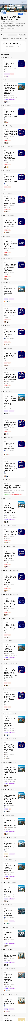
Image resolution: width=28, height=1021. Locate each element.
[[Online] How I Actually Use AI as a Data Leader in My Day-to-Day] (14, 247)
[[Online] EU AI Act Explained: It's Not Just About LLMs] (14, 358)
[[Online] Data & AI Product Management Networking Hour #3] (14, 116)
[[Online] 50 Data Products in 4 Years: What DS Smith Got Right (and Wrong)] (14, 380)
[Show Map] (24, 14)
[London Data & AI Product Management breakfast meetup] (14, 849)
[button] (14, 68)
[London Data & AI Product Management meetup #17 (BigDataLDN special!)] (14, 726)
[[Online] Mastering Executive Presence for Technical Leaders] (14, 337)
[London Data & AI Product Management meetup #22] (14, 294)
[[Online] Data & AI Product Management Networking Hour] (14, 204)
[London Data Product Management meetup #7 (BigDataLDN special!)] (14, 981)
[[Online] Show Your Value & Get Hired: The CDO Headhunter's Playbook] (14, 582)
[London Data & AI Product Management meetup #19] (14, 652)
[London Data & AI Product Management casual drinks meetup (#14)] (14, 826)
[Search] (24, 35)
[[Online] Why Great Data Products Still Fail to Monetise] (14, 225)
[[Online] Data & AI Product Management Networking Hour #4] (14, 68)
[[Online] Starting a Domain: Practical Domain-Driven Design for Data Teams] (14, 271)
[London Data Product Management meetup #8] (14, 938)
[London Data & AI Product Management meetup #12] (14, 871)
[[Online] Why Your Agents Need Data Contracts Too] (14, 315)
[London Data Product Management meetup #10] (14, 916)
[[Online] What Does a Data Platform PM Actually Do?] (14, 427)
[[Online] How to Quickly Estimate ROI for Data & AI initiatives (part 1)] (14, 629)
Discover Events (16, 2)
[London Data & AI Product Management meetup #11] (14, 893)
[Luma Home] (2, 2)
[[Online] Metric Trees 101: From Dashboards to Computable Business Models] (14, 159)
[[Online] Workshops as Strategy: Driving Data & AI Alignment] (14, 136)
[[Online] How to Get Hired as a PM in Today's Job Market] (14, 536)
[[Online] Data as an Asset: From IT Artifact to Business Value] (14, 448)
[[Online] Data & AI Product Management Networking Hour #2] (14, 182)
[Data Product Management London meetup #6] (14, 1004)
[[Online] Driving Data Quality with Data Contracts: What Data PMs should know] (14, 558)
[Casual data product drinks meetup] (14, 959)
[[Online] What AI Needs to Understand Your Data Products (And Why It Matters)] (14, 469)
